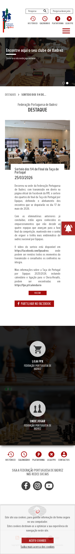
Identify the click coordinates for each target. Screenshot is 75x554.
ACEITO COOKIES (37, 540)
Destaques (10, 94)
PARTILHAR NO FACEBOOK (36, 304)
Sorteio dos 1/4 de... (33, 94)
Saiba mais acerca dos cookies (37, 546)
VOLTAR (37, 293)
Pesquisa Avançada (61, 11)
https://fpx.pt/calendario (28, 285)
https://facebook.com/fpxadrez (32, 250)
